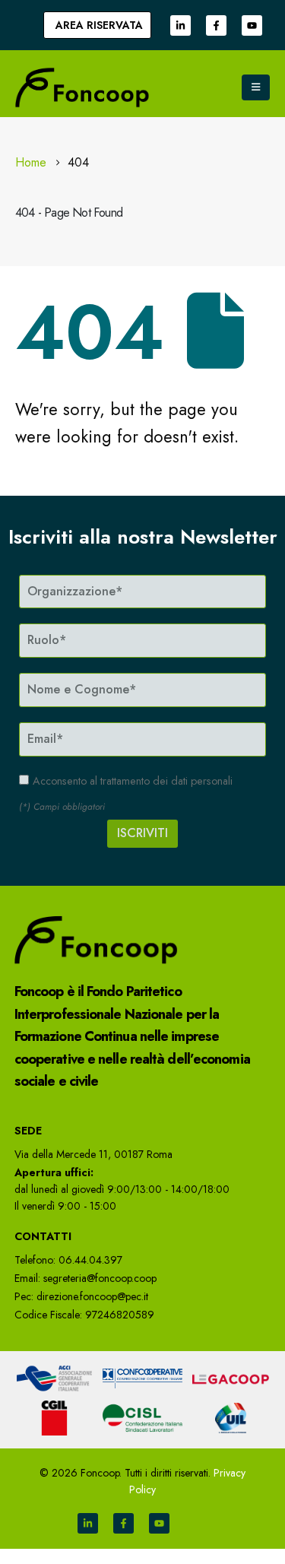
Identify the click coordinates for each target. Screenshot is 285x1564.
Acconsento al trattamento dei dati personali (133, 780)
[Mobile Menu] (256, 87)
